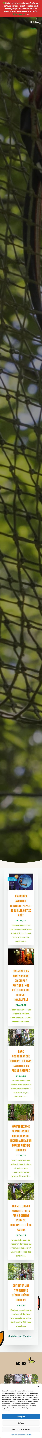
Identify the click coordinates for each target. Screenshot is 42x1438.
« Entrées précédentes (19, 1336)
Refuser (21, 1423)
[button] (38, 1386)
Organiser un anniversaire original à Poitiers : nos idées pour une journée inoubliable (21, 985)
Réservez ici (19, 14)
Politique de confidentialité (21, 1435)
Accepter (21, 1417)
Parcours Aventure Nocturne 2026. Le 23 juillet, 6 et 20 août (21, 905)
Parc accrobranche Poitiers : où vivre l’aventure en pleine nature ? (21, 1060)
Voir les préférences (21, 1429)
